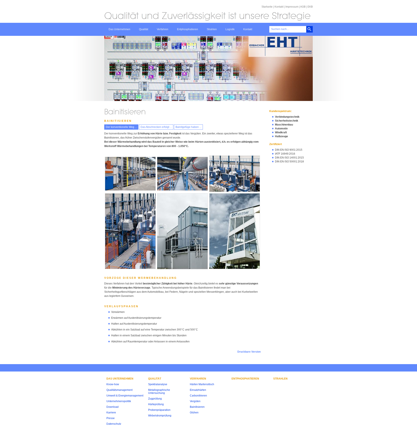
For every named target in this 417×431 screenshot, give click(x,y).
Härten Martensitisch (202, 384)
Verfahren (162, 29)
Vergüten (195, 401)
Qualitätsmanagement (119, 389)
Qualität (143, 29)
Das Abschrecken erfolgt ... (156, 127)
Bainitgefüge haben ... (188, 127)
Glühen (194, 412)
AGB (303, 6)
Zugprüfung (155, 398)
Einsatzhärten (198, 389)
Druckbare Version (249, 351)
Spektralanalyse (157, 384)
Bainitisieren (197, 406)
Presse (110, 418)
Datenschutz (113, 423)
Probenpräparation (159, 409)
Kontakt (279, 6)
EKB (310, 6)
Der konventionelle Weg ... (121, 127)
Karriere (111, 412)
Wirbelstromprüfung (159, 415)
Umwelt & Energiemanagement (124, 395)
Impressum (291, 6)
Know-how (112, 384)
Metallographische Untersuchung (159, 391)
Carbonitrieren (198, 395)
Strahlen (212, 29)
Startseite (267, 6)
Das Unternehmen (119, 29)
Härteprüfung (156, 404)
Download (112, 406)
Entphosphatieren (187, 29)
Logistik (230, 29)
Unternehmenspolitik (118, 401)
